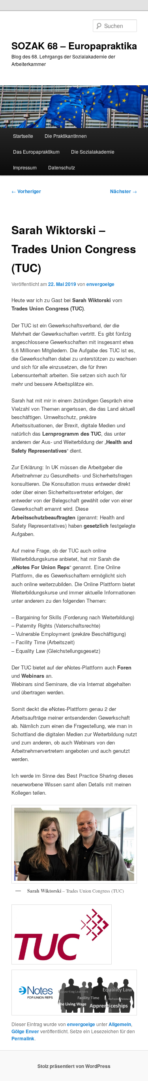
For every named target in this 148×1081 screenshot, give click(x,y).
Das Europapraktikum (36, 151)
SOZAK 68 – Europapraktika (74, 45)
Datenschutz (61, 167)
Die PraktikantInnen (66, 135)
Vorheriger (26, 191)
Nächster (123, 191)
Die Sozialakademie (92, 151)
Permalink (22, 1038)
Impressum (25, 167)
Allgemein (120, 1024)
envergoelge (100, 284)
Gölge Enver (25, 1031)
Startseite (23, 135)
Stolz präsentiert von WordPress (74, 1066)
